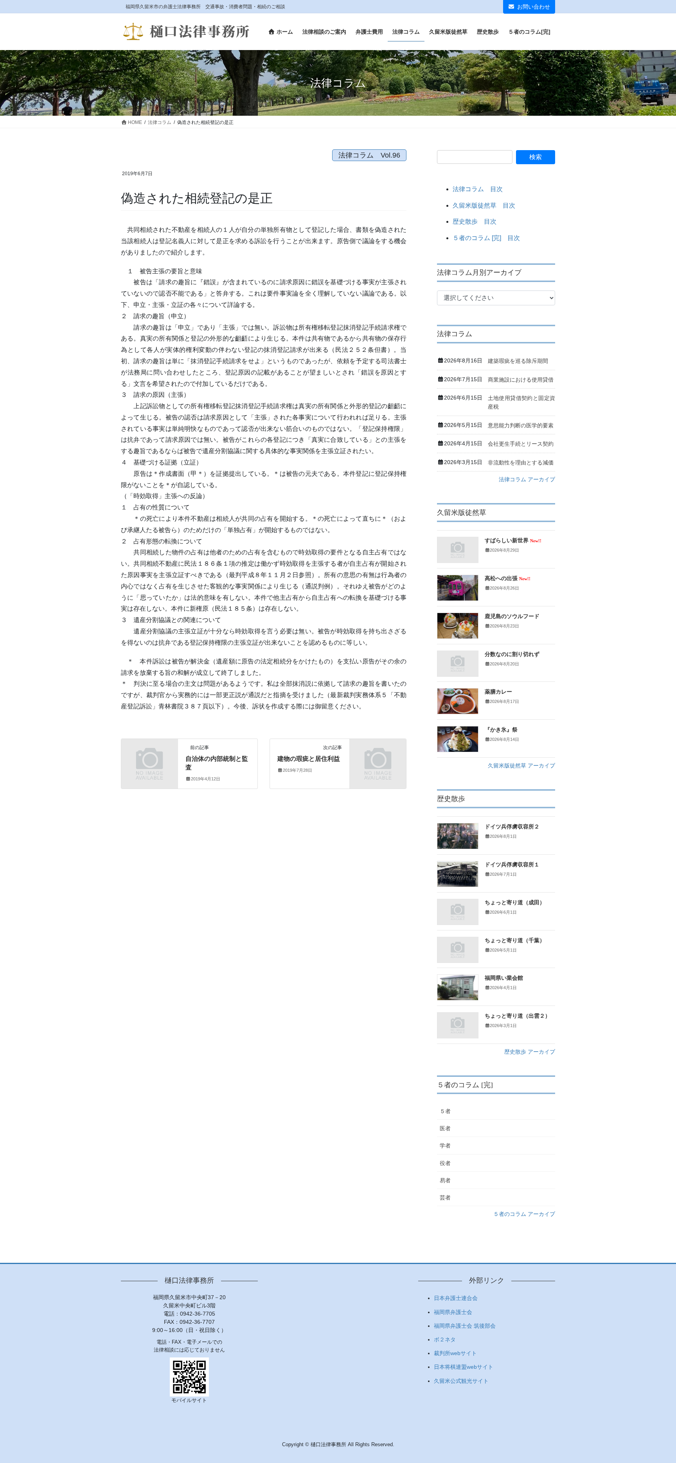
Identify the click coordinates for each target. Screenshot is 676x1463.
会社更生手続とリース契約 (521, 444)
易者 (445, 1180)
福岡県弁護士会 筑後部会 (465, 1326)
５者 (445, 1111)
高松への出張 (507, 578)
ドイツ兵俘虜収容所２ (512, 827)
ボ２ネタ (445, 1339)
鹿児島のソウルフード (512, 616)
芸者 (445, 1197)
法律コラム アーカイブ (527, 479)
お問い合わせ (533, 7)
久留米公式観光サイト (461, 1381)
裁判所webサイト (455, 1353)
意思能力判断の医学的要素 (521, 425)
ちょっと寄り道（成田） (515, 902)
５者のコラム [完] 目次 (486, 238)
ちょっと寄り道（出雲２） (517, 1016)
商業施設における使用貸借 (521, 380)
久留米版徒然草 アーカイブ (521, 765)
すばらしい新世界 (513, 540)
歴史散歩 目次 (474, 221)
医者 (445, 1128)
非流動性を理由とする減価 (521, 462)
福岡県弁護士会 (453, 1312)
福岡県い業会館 (504, 978)
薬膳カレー (498, 692)
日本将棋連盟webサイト (463, 1367)
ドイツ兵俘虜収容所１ (512, 865)
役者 (445, 1163)
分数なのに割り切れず (512, 654)
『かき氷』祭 (501, 730)
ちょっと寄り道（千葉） (515, 940)
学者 (445, 1145)
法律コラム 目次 (478, 189)
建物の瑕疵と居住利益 (308, 758)
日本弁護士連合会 (456, 1298)
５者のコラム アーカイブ (524, 1214)
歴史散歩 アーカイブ (529, 1052)
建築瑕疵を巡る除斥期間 (518, 361)
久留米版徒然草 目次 (484, 205)
